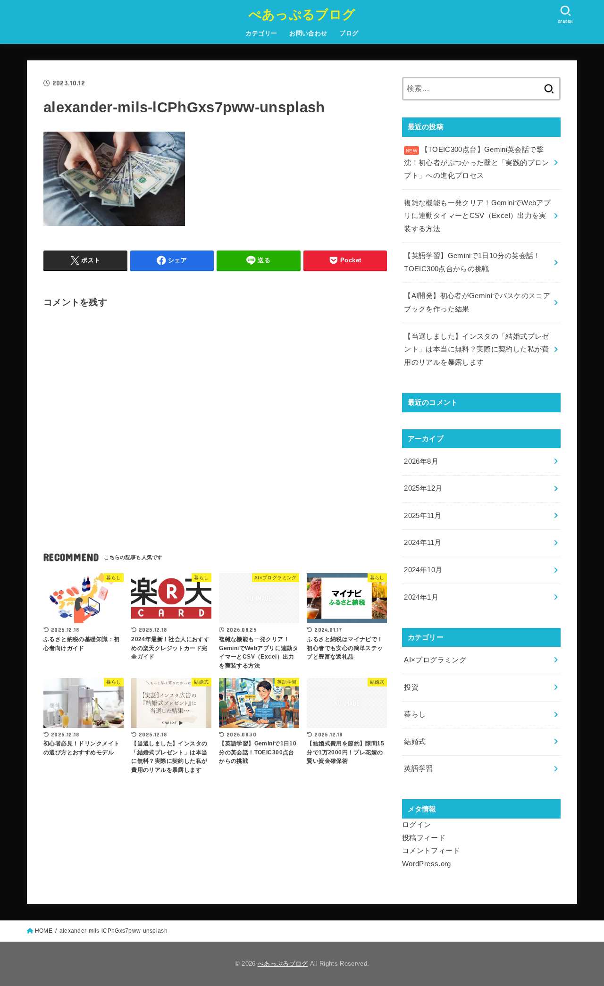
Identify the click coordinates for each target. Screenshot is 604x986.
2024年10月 (423, 570)
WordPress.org (426, 864)
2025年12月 (423, 488)
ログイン (416, 824)
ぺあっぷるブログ (302, 14)
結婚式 (415, 741)
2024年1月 (421, 597)
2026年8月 (421, 461)
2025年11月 (422, 515)
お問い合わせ (308, 33)
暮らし (415, 714)
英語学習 (418, 768)
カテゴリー (261, 33)
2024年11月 (422, 542)
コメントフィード (431, 850)
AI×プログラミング (435, 660)
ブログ (348, 33)
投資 (411, 687)
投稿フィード (423, 838)
